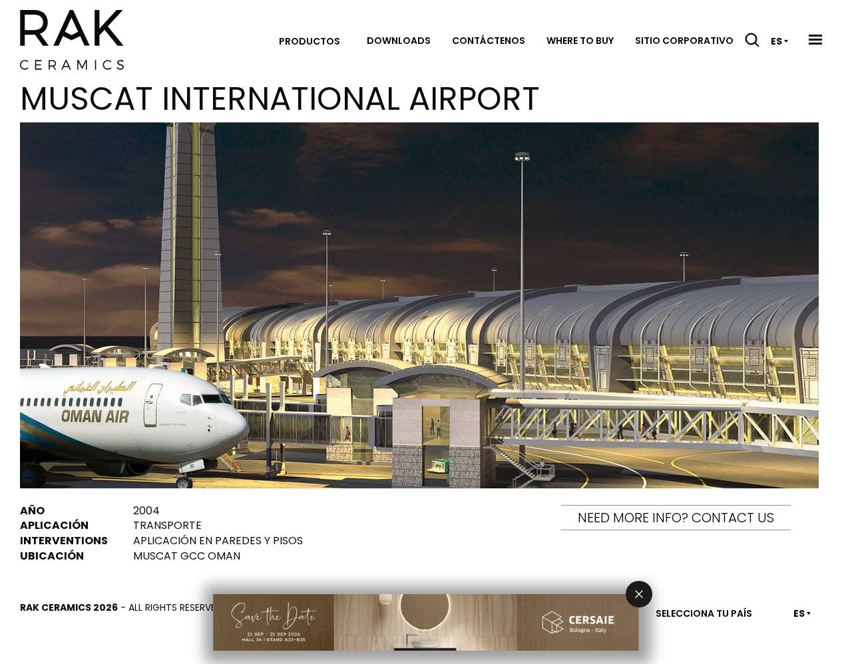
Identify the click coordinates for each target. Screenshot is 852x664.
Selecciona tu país (704, 613)
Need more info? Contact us (676, 517)
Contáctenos (488, 40)
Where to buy (580, 40)
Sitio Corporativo (684, 40)
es (776, 41)
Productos (309, 41)
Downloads (399, 40)
